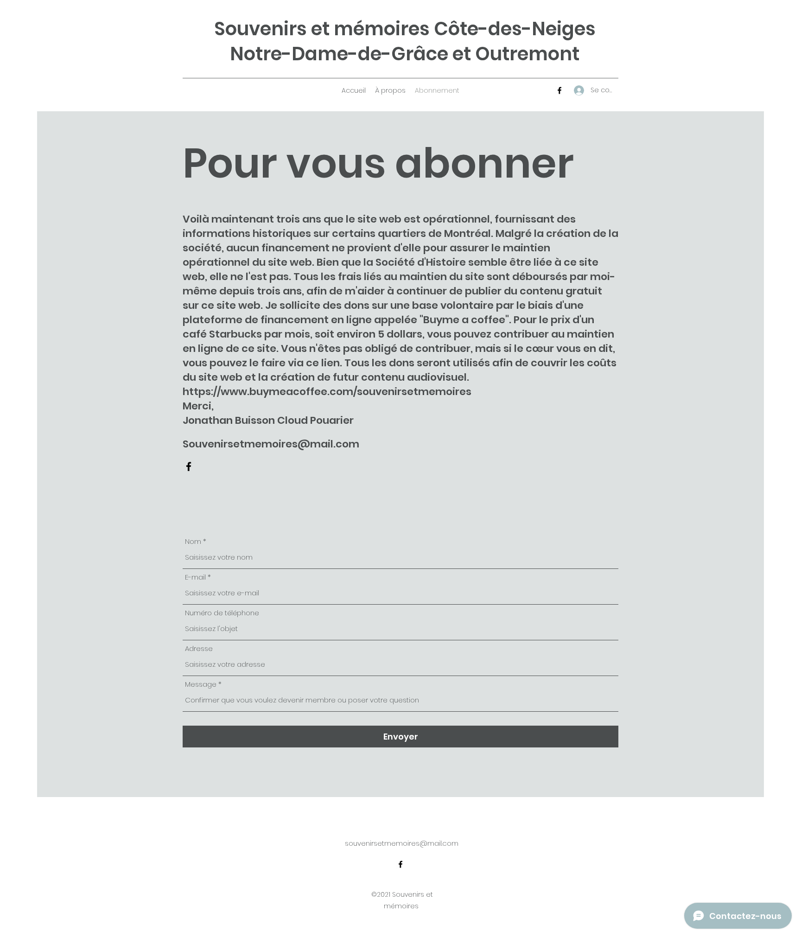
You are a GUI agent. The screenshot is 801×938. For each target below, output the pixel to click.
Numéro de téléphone (222, 612)
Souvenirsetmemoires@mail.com (271, 444)
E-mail (195, 577)
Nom (193, 541)
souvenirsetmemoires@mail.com (401, 843)
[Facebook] (559, 90)
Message (200, 684)
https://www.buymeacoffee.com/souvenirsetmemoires (327, 391)
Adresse (199, 648)
